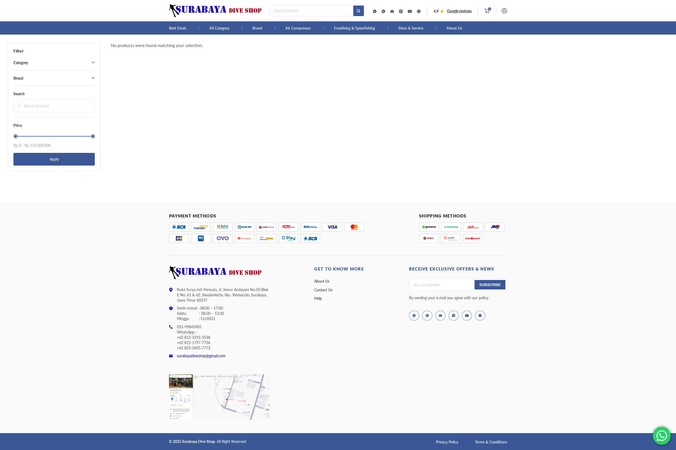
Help (318, 298)
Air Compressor (298, 28)
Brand (257, 28)
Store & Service (410, 28)
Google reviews (459, 11)
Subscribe (490, 285)
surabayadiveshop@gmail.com (201, 356)
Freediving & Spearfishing (354, 28)
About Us (454, 28)
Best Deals (177, 28)
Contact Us (323, 290)
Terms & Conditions (491, 442)
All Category (219, 28)
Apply (54, 159)
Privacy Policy (447, 442)
